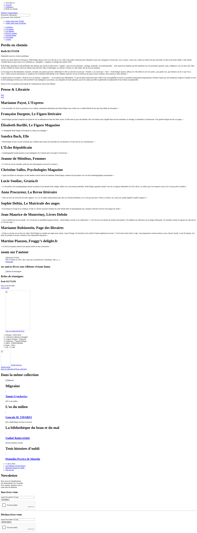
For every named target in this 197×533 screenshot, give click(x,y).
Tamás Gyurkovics (16, 396)
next (2, 97)
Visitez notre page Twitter (14, 21)
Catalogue (9, 7)
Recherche (5, 15)
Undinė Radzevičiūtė (17, 438)
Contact (8, 39)
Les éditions (9, 31)
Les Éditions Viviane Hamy (15, 466)
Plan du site (9, 470)
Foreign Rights (10, 35)
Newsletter (9, 37)
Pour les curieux (11, 33)
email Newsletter (7, 497)
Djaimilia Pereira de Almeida (22, 458)
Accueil (8, 5)
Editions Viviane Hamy (9, 13)
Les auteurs (9, 29)
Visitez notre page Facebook (15, 23)
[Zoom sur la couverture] (17, 329)
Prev (2, 95)
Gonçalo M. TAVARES (18, 417)
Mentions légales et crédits (14, 468)
